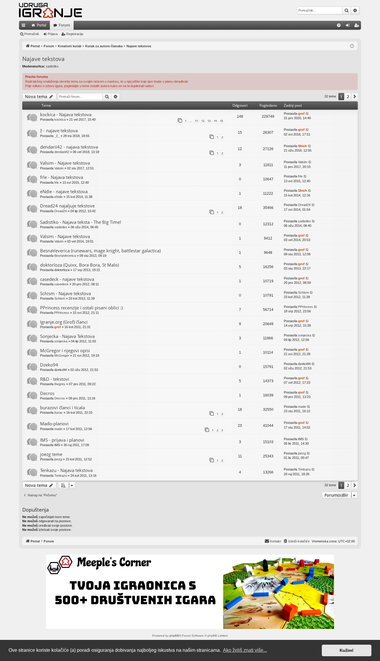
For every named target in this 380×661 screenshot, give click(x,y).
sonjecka (60, 341)
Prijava (53, 34)
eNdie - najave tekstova (64, 191)
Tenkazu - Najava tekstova (66, 470)
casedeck (61, 284)
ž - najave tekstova (59, 130)
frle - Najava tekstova (61, 177)
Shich (302, 146)
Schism (59, 298)
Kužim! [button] (347, 650)
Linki (24, 26)
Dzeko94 (49, 365)
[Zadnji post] (307, 113)
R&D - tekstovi (54, 379)
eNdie (58, 197)
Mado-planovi (54, 423)
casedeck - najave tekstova (67, 279)
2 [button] (348, 96)
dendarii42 (61, 152)
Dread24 (60, 211)
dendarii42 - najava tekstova (69, 147)
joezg (58, 459)
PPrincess (61, 312)
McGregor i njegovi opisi (65, 350)
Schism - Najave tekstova (65, 293)
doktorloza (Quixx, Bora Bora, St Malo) (79, 265)
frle (56, 182)
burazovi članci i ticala (62, 407)
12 (202, 121)
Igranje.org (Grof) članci (64, 322)
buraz (58, 412)
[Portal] (50, 10)
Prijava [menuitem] (349, 26)
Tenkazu (60, 475)
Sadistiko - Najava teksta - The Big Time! (80, 222)
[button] (355, 96)
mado (302, 406)
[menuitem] (338, 25)
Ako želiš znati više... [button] (245, 650)
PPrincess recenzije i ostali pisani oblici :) (81, 308)
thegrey (59, 384)
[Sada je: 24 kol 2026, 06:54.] (352, 46)
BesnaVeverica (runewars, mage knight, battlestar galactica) (100, 251)
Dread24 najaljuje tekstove (67, 206)
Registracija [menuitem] (357, 26)
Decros (47, 393)
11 (196, 121)
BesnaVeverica (65, 255)
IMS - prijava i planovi (62, 440)
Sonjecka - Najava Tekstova (67, 336)
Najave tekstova (43, 59)
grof (301, 113)
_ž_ (57, 136)
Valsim (59, 168)
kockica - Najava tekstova (65, 114)
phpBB (174, 635)
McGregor (61, 355)
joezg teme (51, 454)
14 (215, 121)
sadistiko (52, 66)
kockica (60, 119)
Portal (41, 25)
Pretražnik (31, 34)
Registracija (74, 34)
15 (221, 121)
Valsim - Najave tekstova (65, 163)
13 (209, 121)
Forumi (64, 25)
